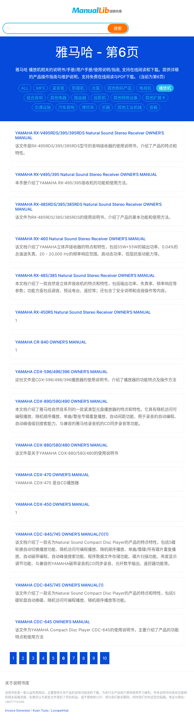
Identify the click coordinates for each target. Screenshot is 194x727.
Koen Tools (40, 710)
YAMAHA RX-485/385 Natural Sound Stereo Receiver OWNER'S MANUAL (85, 275)
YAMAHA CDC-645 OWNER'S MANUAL (52, 621)
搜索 (118, 28)
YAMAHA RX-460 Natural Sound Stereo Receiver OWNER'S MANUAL (80, 238)
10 (105, 658)
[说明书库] (97, 10)
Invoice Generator (17, 710)
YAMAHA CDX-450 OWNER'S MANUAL (52, 504)
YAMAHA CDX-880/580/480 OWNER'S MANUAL (61, 445)
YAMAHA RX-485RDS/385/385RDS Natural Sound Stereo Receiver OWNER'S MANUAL (88, 207)
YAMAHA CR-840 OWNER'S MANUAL (50, 342)
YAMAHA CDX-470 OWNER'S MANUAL (52, 474)
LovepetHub (59, 710)
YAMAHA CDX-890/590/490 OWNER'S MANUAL (61, 401)
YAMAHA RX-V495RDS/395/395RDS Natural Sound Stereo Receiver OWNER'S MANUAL (89, 135)
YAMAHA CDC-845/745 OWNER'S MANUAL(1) (59, 585)
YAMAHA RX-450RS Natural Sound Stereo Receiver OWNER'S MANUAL (83, 312)
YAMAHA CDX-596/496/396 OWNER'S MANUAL (61, 371)
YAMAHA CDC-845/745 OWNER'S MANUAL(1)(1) (62, 534)
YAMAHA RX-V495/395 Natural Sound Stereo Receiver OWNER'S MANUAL (86, 174)
